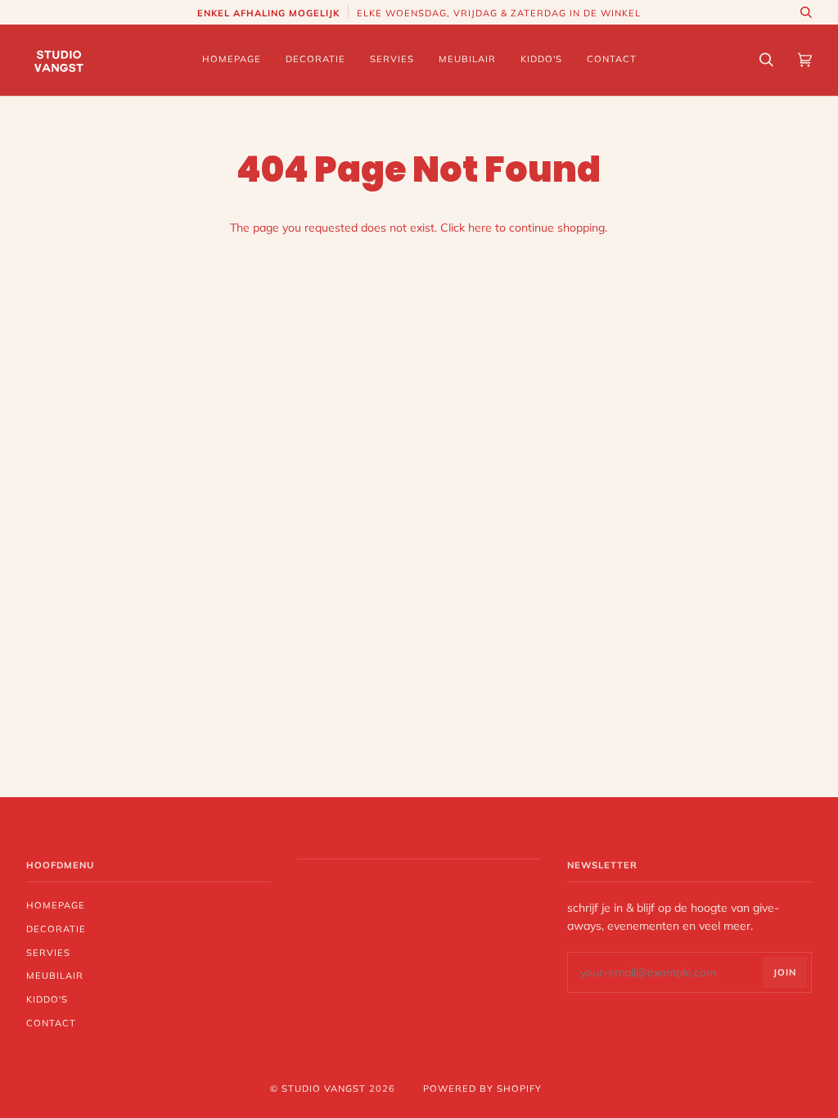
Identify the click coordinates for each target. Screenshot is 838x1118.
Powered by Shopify (482, 1088)
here (480, 227)
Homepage (55, 905)
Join (784, 972)
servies (48, 952)
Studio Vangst (324, 1088)
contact (51, 1023)
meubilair (54, 975)
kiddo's (47, 999)
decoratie (56, 929)
